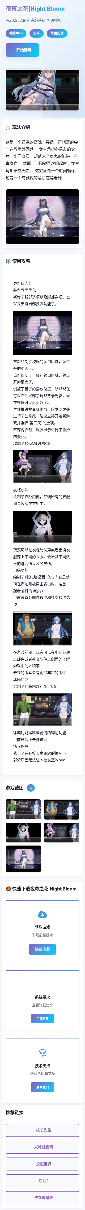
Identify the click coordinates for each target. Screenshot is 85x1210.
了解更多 (42, 1019)
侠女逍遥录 (43, 1197)
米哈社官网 (43, 1147)
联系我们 (42, 1087)
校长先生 (43, 1130)
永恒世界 (43, 1164)
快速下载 (42, 949)
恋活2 (44, 1180)
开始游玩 (23, 50)
